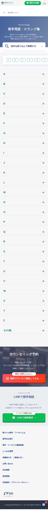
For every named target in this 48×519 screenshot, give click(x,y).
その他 (7, 330)
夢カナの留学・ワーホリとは (14, 433)
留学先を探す (8, 439)
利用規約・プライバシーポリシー (16, 482)
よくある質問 (8, 451)
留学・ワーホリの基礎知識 (13, 445)
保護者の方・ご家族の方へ (13, 457)
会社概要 (6, 470)
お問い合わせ (8, 464)
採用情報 (6, 476)
